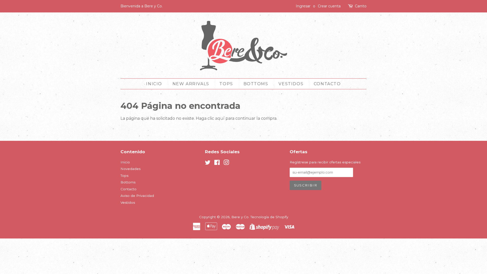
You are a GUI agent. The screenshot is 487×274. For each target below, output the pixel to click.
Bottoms (256, 83)
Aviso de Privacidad (137, 196)
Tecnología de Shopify (269, 217)
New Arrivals (190, 83)
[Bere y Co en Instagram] (226, 163)
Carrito (361, 6)
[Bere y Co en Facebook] (217, 163)
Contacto (327, 83)
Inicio (154, 83)
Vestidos (291, 83)
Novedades (130, 169)
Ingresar (303, 6)
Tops (226, 83)
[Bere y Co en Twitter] (208, 163)
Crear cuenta (329, 6)
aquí (219, 118)
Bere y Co (240, 217)
